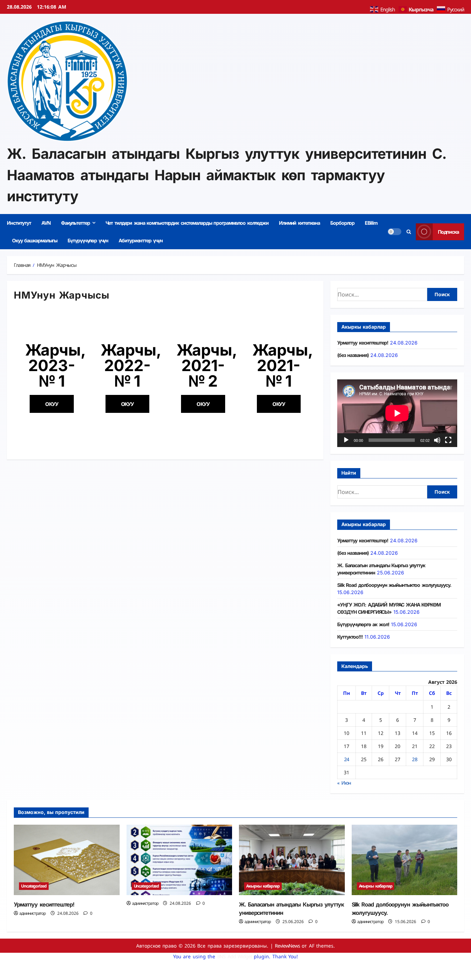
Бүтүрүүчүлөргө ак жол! (363, 624)
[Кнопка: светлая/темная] (394, 231)
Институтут (19, 223)
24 (346, 759)
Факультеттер (75, 223)
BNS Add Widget (234, 956)
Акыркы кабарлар (263, 886)
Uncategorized (34, 886)
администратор (32, 913)
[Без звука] (437, 440)
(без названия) (352, 355)
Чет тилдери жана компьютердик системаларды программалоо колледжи (187, 223)
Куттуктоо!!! (350, 637)
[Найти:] (382, 294)
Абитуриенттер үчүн (141, 240)
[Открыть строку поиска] (409, 231)
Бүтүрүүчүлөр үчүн (88, 240)
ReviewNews (287, 945)
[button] (52, 404)
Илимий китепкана (299, 223)
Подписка (448, 231)
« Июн (344, 782)
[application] (397, 413)
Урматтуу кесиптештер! (362, 343)
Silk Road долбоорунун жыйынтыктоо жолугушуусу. (394, 585)
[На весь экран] (448, 440)
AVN (46, 223)
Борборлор (342, 223)
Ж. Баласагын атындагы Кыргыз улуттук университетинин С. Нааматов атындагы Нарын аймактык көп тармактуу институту (226, 175)
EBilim (371, 223)
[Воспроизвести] (346, 440)
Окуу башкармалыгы (34, 240)
